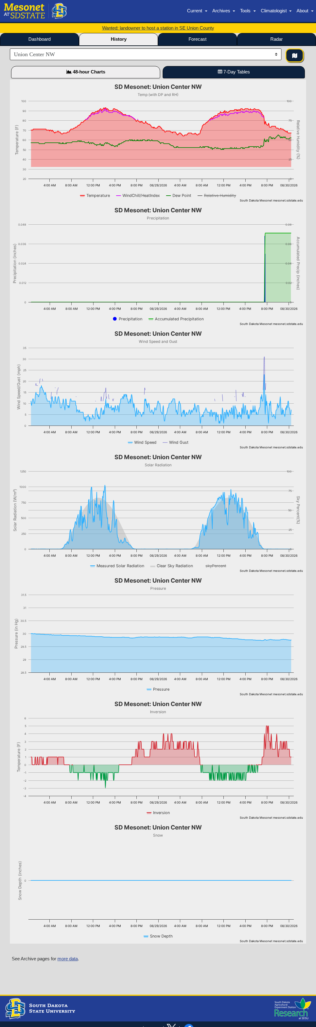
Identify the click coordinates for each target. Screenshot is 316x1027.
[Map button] (294, 55)
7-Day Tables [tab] (236, 71)
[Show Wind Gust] (176, 442)
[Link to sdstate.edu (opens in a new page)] (39, 1008)
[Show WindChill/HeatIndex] (138, 195)
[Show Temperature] (95, 195)
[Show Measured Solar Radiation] (117, 565)
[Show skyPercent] (212, 565)
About (303, 10)
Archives (221, 10)
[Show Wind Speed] (142, 442)
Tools (246, 10)
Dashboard (39, 39)
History (119, 39)
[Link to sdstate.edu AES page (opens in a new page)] (291, 1008)
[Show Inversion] (158, 812)
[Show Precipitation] (127, 319)
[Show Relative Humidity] (217, 195)
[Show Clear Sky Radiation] (171, 565)
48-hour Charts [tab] (88, 71)
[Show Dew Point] (178, 195)
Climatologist (274, 10)
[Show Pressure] (158, 689)
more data (67, 958)
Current (195, 10)
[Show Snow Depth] (158, 936)
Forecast (197, 39)
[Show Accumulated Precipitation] (176, 319)
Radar (276, 39)
